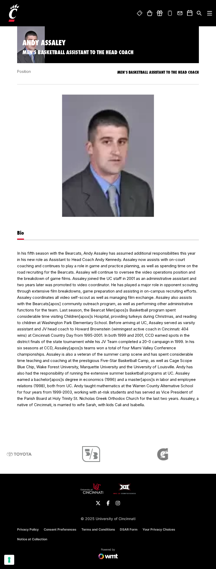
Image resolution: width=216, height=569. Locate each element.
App (170, 13)
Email (180, 13)
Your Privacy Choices (159, 529)
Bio (20, 232)
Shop (149, 13)
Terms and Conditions (98, 529)
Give (160, 13)
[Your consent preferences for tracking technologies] (9, 560)
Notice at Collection (32, 539)
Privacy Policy (28, 529)
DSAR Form (129, 529)
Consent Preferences (60, 529)
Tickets (140, 13)
